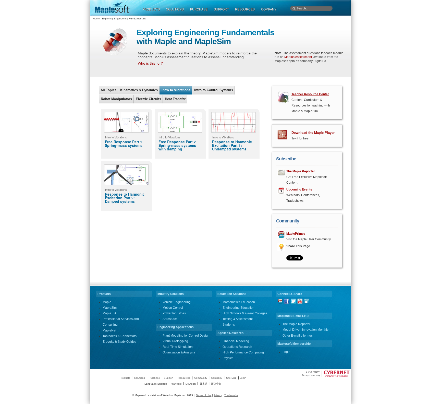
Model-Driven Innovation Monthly (305, 329)
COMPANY (268, 9)
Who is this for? (150, 63)
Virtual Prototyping (175, 341)
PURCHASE (198, 9)
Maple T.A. (110, 313)
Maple (107, 302)
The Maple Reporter (296, 324)
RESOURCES (245, 9)
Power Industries (174, 313)
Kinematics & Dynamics (139, 90)
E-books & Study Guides (119, 341)
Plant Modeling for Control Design (186, 335)
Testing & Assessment (238, 319)
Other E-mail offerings (298, 335)
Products (125, 377)
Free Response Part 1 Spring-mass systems (123, 143)
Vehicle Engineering (177, 302)
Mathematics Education (239, 302)
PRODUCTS (151, 9)
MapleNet (109, 330)
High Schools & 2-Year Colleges (245, 313)
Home (96, 18)
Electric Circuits (148, 99)
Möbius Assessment (298, 57)
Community (200, 377)
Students (229, 324)
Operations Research (237, 347)
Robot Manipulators (116, 99)
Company (216, 377)
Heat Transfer (175, 99)
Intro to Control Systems (213, 90)
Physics (228, 358)
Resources (184, 377)
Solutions (139, 377)
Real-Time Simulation (178, 347)
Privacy (218, 395)
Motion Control (173, 308)
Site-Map (231, 377)
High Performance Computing (243, 352)
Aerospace (170, 319)
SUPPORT (221, 9)
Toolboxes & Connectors (120, 336)
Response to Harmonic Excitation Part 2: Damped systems (125, 197)
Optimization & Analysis (179, 352)
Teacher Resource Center (310, 94)
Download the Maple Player (313, 133)
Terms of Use (203, 395)
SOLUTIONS (175, 9)
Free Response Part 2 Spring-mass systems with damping (177, 145)
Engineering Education (238, 308)
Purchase (154, 377)
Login (286, 352)
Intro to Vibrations (176, 90)
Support (168, 377)
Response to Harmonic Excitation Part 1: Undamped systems (232, 145)
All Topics (108, 90)
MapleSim (110, 308)
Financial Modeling (236, 341)
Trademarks (231, 395)
